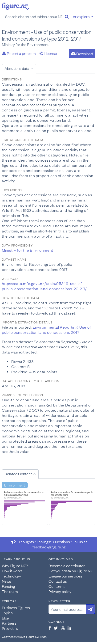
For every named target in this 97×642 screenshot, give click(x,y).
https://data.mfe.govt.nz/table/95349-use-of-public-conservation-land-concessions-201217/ (44, 286)
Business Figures (16, 607)
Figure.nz (15, 6)
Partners (9, 623)
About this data (16, 68)
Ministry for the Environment (27, 250)
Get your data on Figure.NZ (70, 570)
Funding (8, 586)
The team (10, 591)
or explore (81, 16)
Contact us (57, 581)
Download (84, 53)
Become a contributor (66, 565)
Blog (5, 617)
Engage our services (65, 575)
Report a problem (21, 53)
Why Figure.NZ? (15, 565)
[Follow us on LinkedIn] (69, 628)
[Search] (67, 16)
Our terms (56, 586)
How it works (12, 570)
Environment (14, 484)
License (50, 53)
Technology (11, 575)
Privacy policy (59, 591)
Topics (7, 612)
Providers (10, 628)
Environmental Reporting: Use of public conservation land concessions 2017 (46, 329)
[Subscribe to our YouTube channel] (63, 628)
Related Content (18, 473)
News (6, 581)
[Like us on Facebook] (49, 628)
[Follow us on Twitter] (56, 628)
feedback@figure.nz (49, 546)
